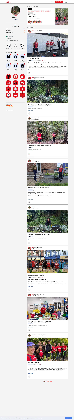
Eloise (33, 30)
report (10, 110)
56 (24, 28)
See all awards (9, 100)
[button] (65, 1)
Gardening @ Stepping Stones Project (39, 234)
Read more (30, 69)
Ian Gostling (42, 60)
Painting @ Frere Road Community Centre (40, 105)
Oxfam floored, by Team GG (36, 275)
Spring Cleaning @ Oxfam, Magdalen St (39, 321)
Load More (47, 381)
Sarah (41, 364)
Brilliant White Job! (33, 58)
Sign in (52, 1)
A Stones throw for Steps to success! (39, 187)
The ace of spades (33, 362)
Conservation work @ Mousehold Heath (39, 11)
